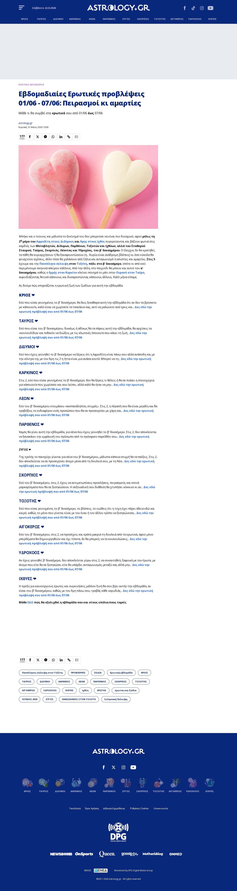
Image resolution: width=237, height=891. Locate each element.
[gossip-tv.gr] (130, 854)
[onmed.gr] (176, 854)
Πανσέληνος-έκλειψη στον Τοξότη (42, 672)
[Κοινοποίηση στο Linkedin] (60, 136)
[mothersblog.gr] (153, 854)
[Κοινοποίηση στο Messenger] (45, 136)
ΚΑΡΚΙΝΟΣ (64, 681)
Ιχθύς (85, 690)
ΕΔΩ (30, 602)
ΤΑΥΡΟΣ (26, 681)
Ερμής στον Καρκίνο (63, 272)
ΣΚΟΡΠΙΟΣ (121, 681)
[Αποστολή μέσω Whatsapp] (53, 136)
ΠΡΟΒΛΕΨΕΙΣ (78, 672)
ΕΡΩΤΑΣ (101, 690)
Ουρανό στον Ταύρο (130, 272)
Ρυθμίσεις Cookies (139, 808)
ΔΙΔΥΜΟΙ (45, 681)
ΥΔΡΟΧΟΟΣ (50, 690)
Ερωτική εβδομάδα (121, 672)
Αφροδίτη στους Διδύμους (55, 241)
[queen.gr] (107, 854)
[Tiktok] (193, 8)
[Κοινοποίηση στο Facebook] (29, 136)
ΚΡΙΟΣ (144, 672)
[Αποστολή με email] (76, 136)
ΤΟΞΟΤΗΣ (141, 681)
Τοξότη (82, 264)
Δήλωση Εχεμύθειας (114, 808)
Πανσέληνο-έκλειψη (54, 264)
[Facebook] (185, 8)
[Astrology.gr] (118, 8)
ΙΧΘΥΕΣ (69, 690)
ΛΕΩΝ (82, 681)
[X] (113, 767)
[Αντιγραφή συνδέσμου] (68, 136)
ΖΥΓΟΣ (49, 699)
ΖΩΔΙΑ (97, 672)
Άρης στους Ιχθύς (92, 241)
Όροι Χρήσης (92, 808)
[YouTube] (210, 8)
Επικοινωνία (161, 808)
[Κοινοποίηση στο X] (37, 136)
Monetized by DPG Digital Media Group (133, 870)
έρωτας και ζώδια (125, 690)
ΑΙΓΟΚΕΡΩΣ (28, 690)
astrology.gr (25, 123)
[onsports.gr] (84, 854)
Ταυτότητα (75, 808)
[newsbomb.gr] (61, 854)
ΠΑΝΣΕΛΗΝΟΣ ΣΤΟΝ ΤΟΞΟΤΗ (79, 699)
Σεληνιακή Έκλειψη (115, 699)
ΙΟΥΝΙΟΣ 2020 (29, 699)
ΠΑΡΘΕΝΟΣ (99, 681)
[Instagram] (202, 8)
